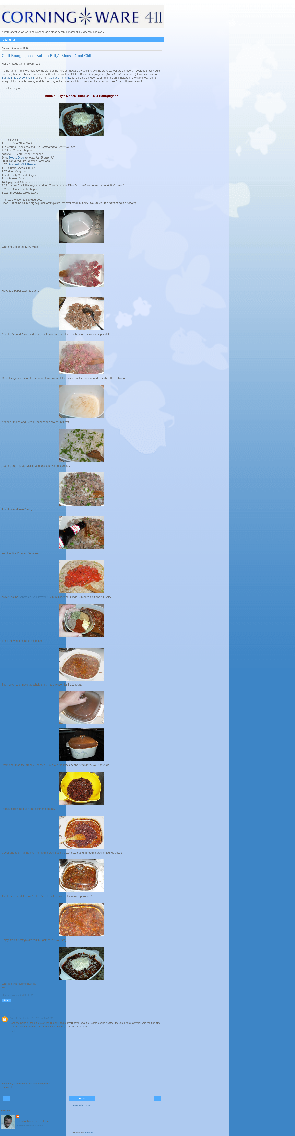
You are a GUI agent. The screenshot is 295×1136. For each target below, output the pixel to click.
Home (82, 1098)
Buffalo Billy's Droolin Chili (18, 77)
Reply (13, 1031)
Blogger (88, 1132)
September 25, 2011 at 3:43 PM (36, 1018)
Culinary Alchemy (59, 77)
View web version (82, 1105)
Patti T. (14, 1018)
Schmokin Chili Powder (22, 164)
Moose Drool (17, 157)
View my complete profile (29, 1125)
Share (6, 1000)
